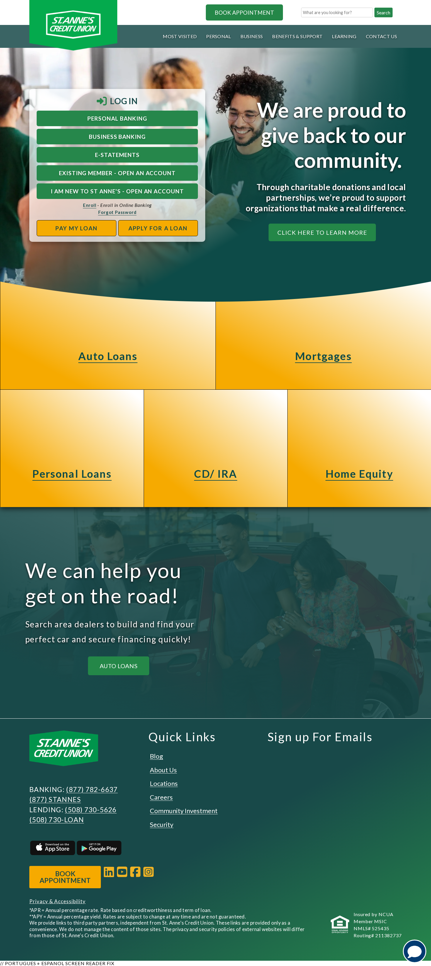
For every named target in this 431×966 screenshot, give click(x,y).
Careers (161, 797)
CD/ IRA (215, 473)
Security (161, 824)
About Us (163, 770)
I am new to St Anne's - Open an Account (117, 191)
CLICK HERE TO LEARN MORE (322, 232)
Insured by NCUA (373, 914)
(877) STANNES (55, 799)
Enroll (89, 205)
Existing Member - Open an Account (117, 173)
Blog (156, 756)
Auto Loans (108, 355)
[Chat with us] (414, 951)
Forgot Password (117, 212)
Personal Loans (71, 473)
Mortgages (323, 355)
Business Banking (117, 136)
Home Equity (359, 473)
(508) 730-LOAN (56, 819)
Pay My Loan (76, 228)
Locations (164, 783)
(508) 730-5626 (90, 809)
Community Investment (184, 811)
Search (383, 12)
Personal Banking (117, 118)
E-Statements (117, 154)
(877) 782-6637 (92, 789)
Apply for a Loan (158, 228)
